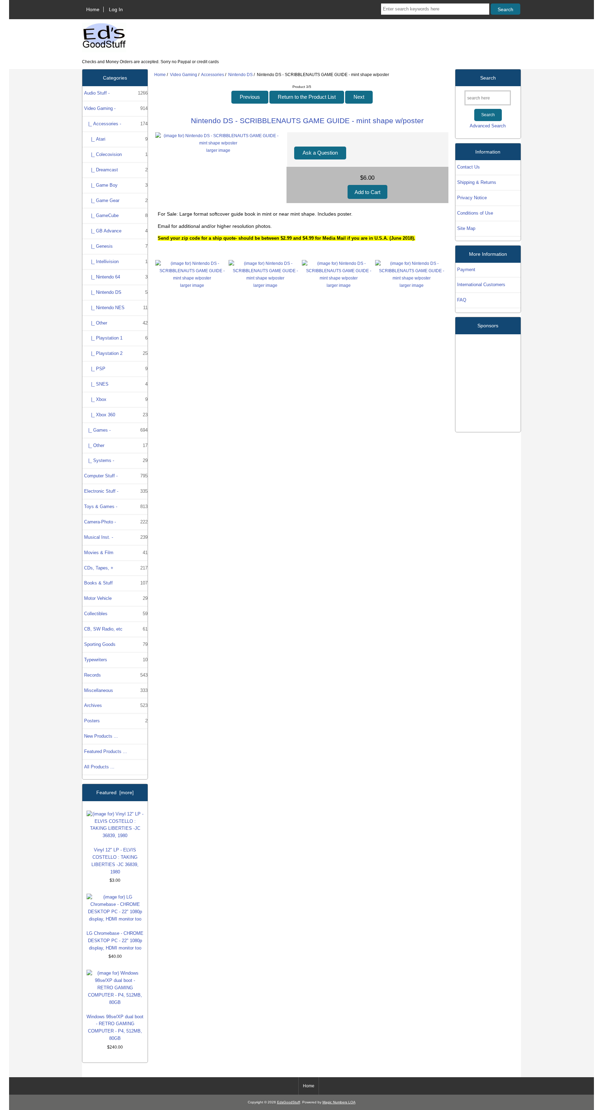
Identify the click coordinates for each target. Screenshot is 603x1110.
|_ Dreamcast (116, 169)
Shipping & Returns (476, 182)
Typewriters (116, 659)
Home (92, 9)
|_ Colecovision (116, 154)
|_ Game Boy (116, 185)
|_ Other (116, 323)
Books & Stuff (116, 583)
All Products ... (99, 766)
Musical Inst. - (116, 537)
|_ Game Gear (116, 200)
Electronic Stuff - (116, 491)
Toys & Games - (116, 506)
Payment (466, 269)
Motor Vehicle (116, 598)
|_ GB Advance (116, 230)
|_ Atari (116, 139)
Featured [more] (115, 792)
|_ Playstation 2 (116, 353)
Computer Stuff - (116, 475)
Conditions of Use (475, 213)
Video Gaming (183, 74)
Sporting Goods (116, 644)
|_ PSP (116, 368)
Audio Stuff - (116, 93)
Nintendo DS (240, 74)
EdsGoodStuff (288, 1102)
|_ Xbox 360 (116, 414)
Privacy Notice (472, 197)
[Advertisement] (488, 380)
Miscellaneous (116, 690)
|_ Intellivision (116, 261)
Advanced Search (488, 125)
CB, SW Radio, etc (116, 629)
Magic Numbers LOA (339, 1102)
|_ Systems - (116, 460)
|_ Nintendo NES (116, 307)
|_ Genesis (116, 246)
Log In (116, 9)
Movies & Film (116, 552)
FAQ (461, 300)
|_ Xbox (116, 399)
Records (116, 675)
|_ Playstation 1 (116, 338)
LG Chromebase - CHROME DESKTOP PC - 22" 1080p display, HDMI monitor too (115, 941)
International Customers (481, 284)
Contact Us (468, 167)
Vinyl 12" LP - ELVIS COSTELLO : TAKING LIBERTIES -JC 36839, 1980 (115, 860)
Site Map (466, 228)
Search (488, 78)
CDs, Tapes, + (116, 568)
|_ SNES (116, 384)
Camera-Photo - (116, 521)
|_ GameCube (116, 215)
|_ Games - (116, 430)
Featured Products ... (105, 751)
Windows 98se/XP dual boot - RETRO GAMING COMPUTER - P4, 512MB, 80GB (115, 1027)
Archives (116, 705)
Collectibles (116, 613)
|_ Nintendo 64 (116, 277)
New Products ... (101, 736)
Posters (116, 720)
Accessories (212, 74)
